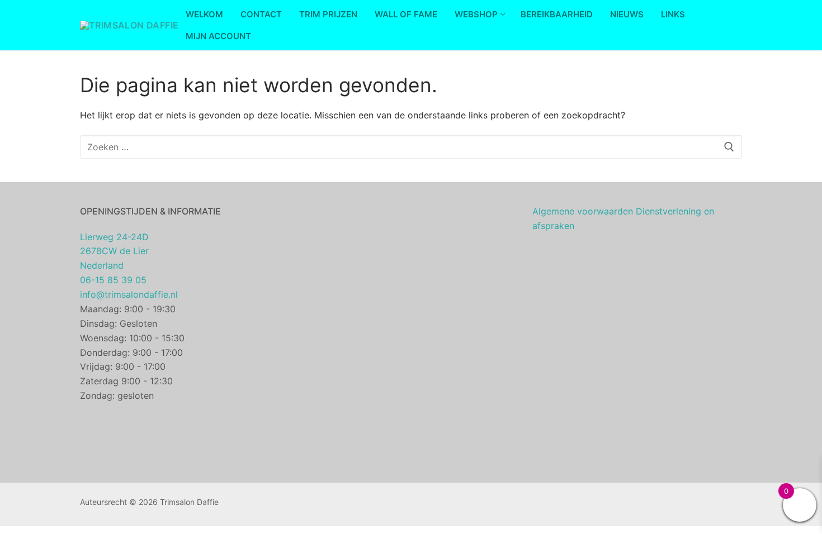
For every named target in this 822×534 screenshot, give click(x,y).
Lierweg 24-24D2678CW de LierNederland (114, 251)
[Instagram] (445, 504)
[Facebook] (428, 504)
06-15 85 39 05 (113, 279)
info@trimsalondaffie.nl (129, 294)
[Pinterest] (462, 504)
